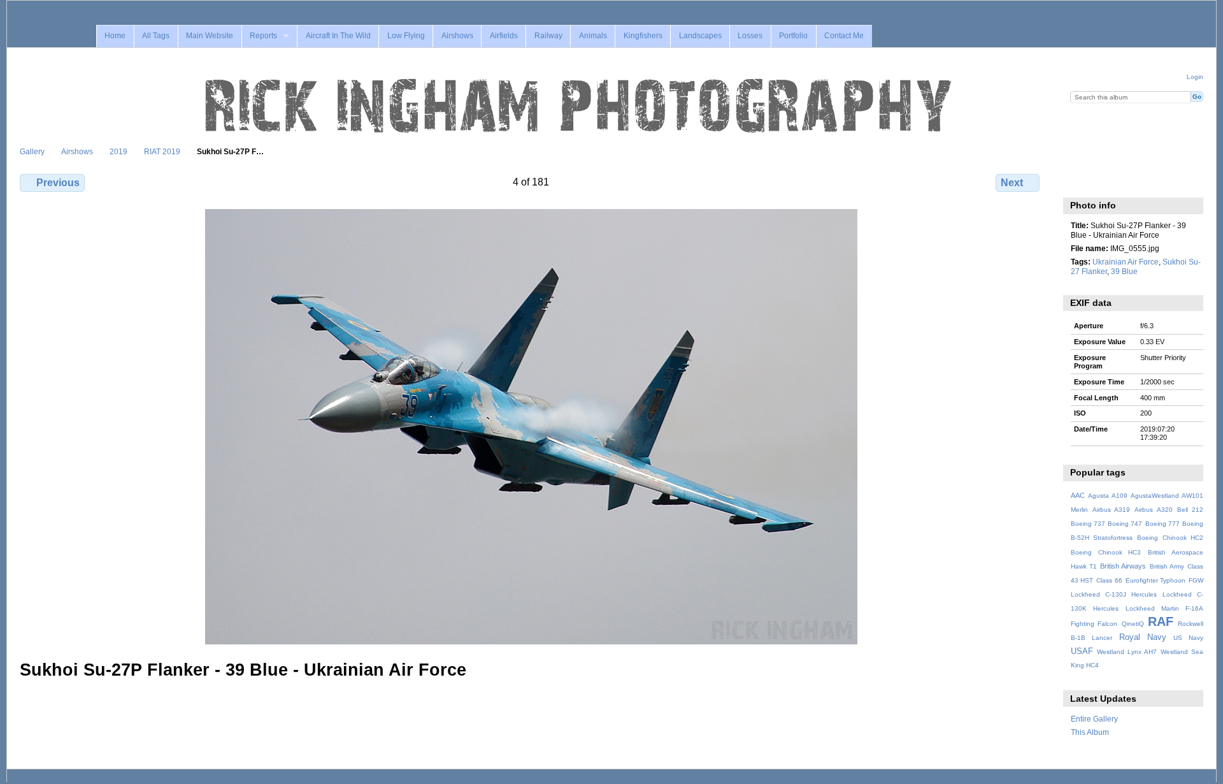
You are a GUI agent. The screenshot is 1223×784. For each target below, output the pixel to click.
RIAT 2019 (162, 151)
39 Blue (1124, 271)
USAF (1082, 651)
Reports (263, 35)
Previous (58, 182)
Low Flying (406, 35)
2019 (118, 151)
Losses (750, 35)
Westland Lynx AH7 (1127, 651)
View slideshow (1105, 181)
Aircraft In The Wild (338, 35)
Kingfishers (643, 35)
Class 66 (1109, 580)
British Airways (1123, 566)
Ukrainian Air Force (1125, 262)
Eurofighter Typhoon (1156, 580)
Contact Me (844, 35)
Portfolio (793, 35)
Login (1195, 76)
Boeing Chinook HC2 (1170, 537)
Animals (593, 35)
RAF (1160, 621)
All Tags (155, 35)
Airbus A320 (1153, 509)
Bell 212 (1190, 509)
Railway (548, 35)
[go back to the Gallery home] (579, 106)
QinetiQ (1133, 623)
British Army (1167, 566)
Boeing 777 (1162, 523)
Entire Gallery (1094, 719)
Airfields (504, 35)
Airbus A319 (1111, 509)
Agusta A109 (1107, 495)
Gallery (32, 151)
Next (1012, 182)
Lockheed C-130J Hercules (1114, 594)
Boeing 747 (1125, 523)
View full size (1077, 181)
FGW (1196, 580)
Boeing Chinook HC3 (1106, 552)
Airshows (457, 35)
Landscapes (700, 35)
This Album (1090, 732)
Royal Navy (1142, 637)
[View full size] (531, 426)
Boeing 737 (1088, 523)
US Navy (1188, 637)
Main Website (209, 35)
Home (114, 35)
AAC (1078, 495)
